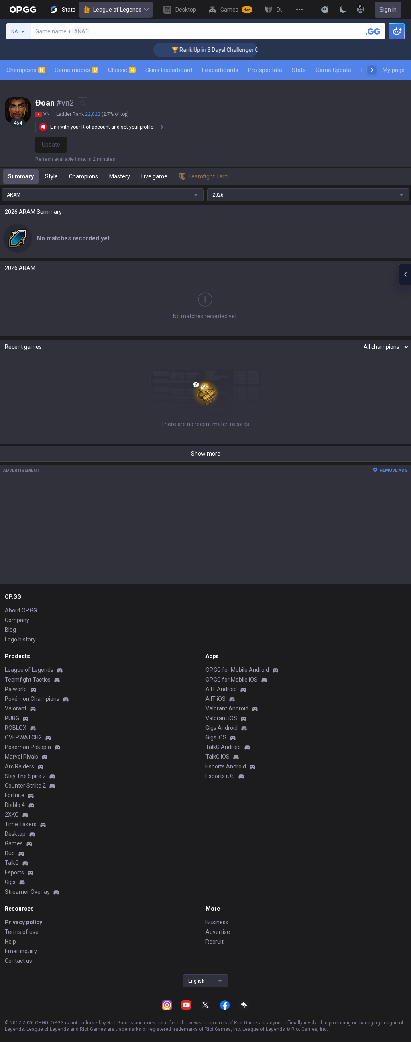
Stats (299, 70)
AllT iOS (216, 699)
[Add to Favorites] (82, 102)
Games (14, 843)
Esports (14, 872)
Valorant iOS (221, 718)
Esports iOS (220, 776)
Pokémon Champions (32, 699)
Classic (121, 70)
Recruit (215, 941)
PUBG (12, 718)
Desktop (15, 834)
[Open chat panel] (405, 274)
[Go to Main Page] (23, 9)
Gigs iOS (216, 737)
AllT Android (221, 689)
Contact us (18, 961)
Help (10, 941)
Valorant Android (227, 708)
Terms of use (22, 932)
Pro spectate (265, 70)
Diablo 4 (15, 805)
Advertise (218, 932)
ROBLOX (15, 728)
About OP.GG (21, 610)
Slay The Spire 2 (25, 776)
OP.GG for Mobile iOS (232, 679)
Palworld (16, 689)
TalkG (12, 863)
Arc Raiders (19, 766)
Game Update (333, 70)
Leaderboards (220, 70)
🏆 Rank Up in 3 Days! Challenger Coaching (216, 50)
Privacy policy (23, 922)
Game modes (76, 70)
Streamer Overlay (27, 891)
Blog (10, 629)
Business (217, 922)
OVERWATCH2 (23, 737)
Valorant (15, 708)
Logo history (20, 639)
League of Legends (117, 9)
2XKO (12, 814)
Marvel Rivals (21, 756)
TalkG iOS (218, 756)
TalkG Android (223, 747)
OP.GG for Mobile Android (237, 670)
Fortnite (14, 795)
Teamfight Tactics (28, 679)
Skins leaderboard (168, 70)
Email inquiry (21, 951)
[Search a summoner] (373, 31)
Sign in (388, 9)
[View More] (299, 10)
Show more (205, 453)
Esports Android (226, 766)
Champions (24, 70)
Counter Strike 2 (25, 785)
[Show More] (325, 10)
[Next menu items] (372, 70)
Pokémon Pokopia (28, 747)
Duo (10, 853)
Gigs (10, 882)
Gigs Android (222, 728)
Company (17, 620)
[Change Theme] (343, 10)
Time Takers (21, 824)
